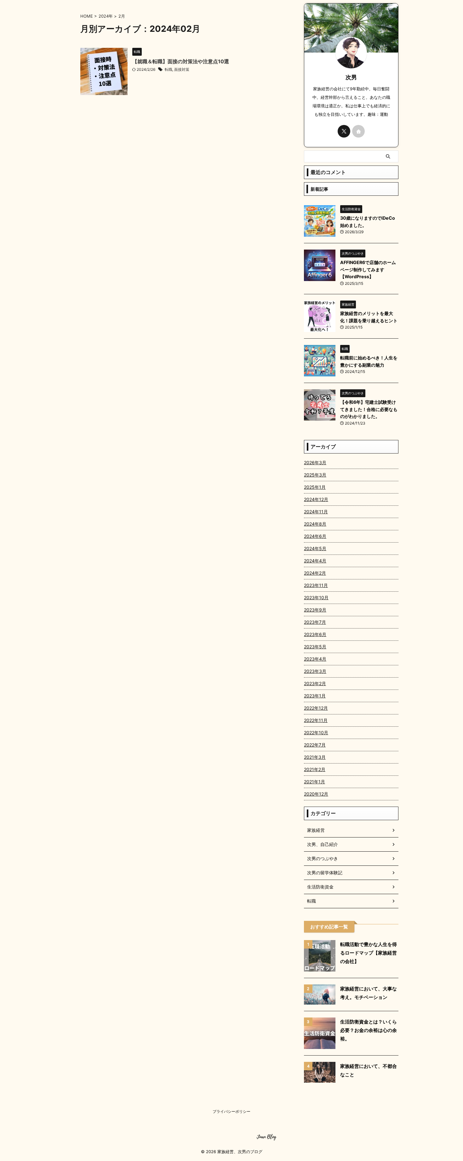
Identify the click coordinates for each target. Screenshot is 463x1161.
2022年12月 (316, 708)
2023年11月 (316, 585)
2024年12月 (316, 499)
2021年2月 (314, 769)
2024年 (106, 16)
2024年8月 (315, 524)
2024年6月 (315, 536)
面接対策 (181, 69)
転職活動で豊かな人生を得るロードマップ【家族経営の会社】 (368, 952)
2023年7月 (315, 622)
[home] (358, 131)
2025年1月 (315, 487)
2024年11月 (316, 511)
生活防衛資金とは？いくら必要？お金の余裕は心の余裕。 (368, 1030)
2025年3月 (315, 474)
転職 (168, 69)
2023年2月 (315, 683)
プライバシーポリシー (231, 1111)
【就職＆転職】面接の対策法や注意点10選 (180, 61)
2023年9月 (315, 609)
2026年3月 (315, 462)
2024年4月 (315, 560)
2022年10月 (316, 732)
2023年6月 (315, 634)
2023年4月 (315, 659)
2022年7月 (315, 744)
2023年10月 (316, 597)
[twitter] (344, 131)
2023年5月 (315, 646)
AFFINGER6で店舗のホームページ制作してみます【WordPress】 (368, 269)
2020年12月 (316, 794)
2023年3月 (315, 671)
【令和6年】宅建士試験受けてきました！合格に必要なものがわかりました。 (368, 409)
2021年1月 (314, 781)
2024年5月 (315, 548)
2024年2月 (315, 573)
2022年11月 (316, 720)
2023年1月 (315, 695)
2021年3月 (315, 757)
